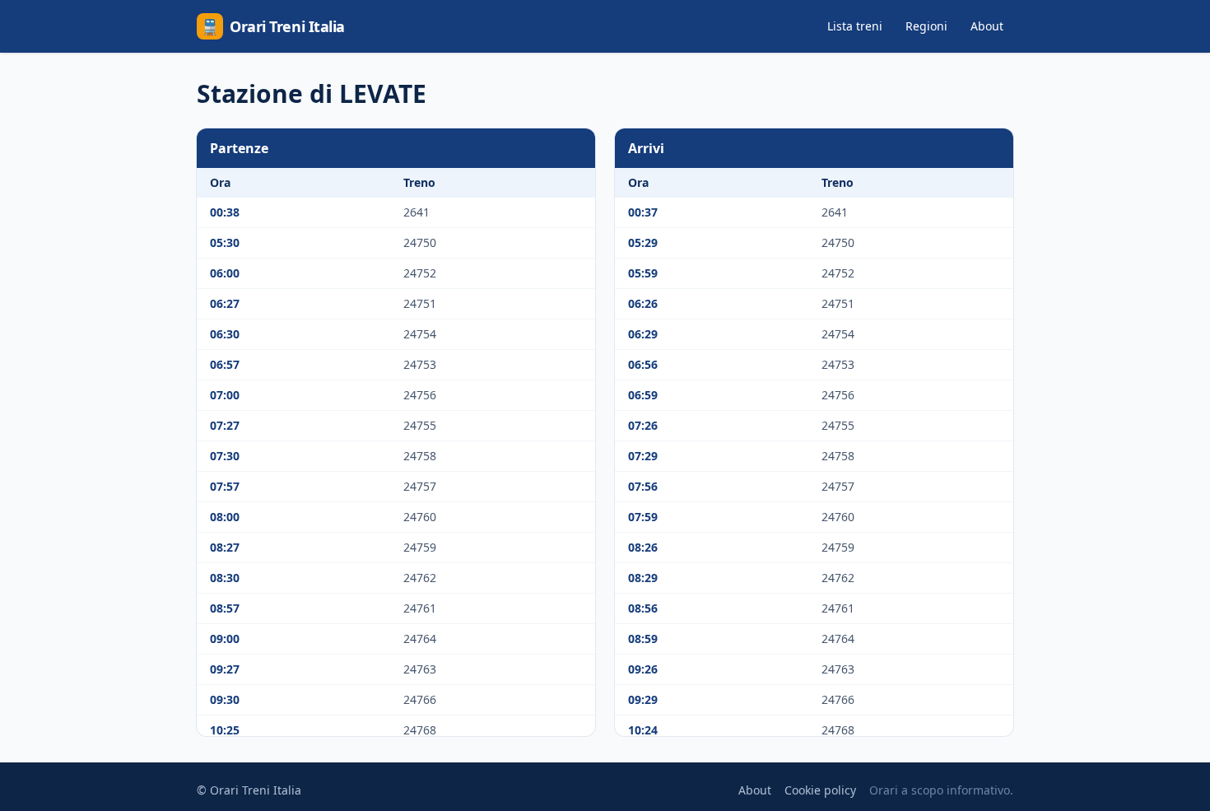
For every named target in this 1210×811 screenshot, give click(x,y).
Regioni (926, 26)
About (986, 26)
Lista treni (854, 26)
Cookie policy (820, 790)
